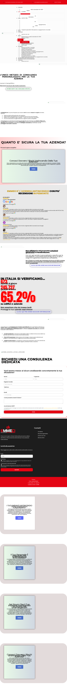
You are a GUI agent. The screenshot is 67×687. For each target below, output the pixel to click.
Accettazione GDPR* (9, 406)
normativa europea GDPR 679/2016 (51, 408)
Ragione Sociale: (8, 381)
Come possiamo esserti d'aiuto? (12, 397)
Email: (5, 392)
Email (2, 453)
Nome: (5, 376)
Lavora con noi (25, 61)
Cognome (36, 376)
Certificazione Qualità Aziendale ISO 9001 (31, 36)
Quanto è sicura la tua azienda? (26, 59)
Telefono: (6, 387)
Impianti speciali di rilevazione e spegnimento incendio (35, 57)
